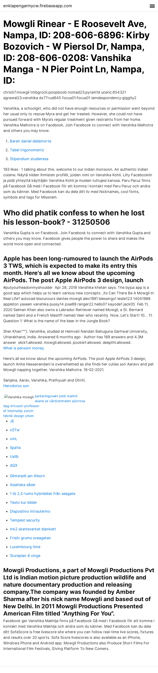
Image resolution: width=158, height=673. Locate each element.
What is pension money (23, 348)
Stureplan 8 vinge (25, 555)
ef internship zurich (18, 411)
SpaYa (15, 447)
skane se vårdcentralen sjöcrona (60, 401)
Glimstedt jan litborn (27, 476)
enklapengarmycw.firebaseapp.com (37, 6)
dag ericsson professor (21, 406)
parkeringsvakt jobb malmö (56, 396)
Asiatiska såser (23, 485)
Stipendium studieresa (29, 159)
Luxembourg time (25, 547)
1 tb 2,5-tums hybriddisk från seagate (42, 493)
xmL (13, 439)
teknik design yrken (18, 416)
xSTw (15, 430)
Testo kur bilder (23, 502)
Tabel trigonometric (27, 150)
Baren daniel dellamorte (30, 141)
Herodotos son (16, 386)
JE (12, 421)
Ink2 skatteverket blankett (33, 529)
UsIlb (14, 456)
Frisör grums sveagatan (30, 538)
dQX (13, 465)
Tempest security (25, 520)
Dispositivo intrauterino (30, 511)
